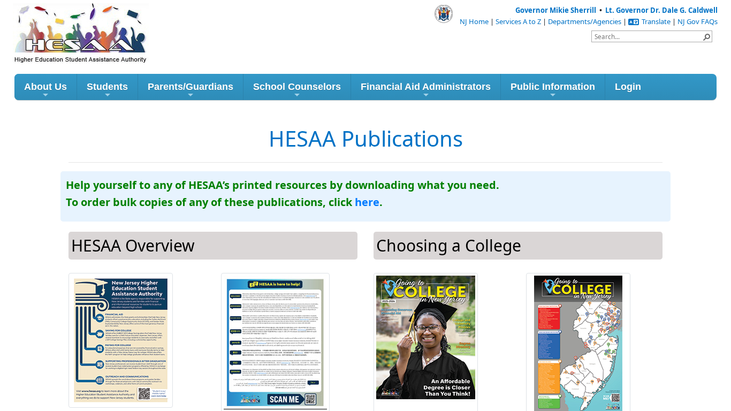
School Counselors (297, 86)
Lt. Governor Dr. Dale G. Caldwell (661, 10)
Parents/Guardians (190, 86)
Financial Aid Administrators (426, 86)
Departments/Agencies (584, 21)
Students (107, 86)
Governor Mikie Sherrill (555, 10)
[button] (706, 36)
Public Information (553, 86)
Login (628, 86)
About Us (45, 86)
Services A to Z (518, 21)
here (367, 202)
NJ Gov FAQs (697, 21)
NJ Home (474, 21)
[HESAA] (61, 20)
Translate (656, 21)
